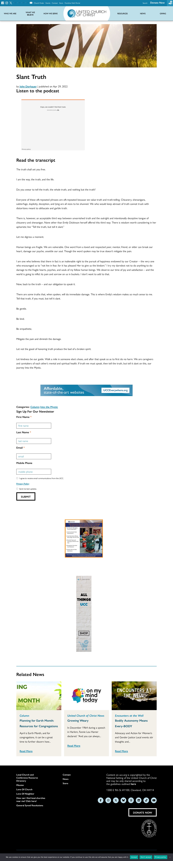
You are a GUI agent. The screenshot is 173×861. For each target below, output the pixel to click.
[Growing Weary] (86, 695)
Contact (55, 3)
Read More (26, 751)
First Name (24, 416)
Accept (134, 857)
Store (61, 3)
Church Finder (39, 3)
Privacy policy (160, 857)
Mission (20, 785)
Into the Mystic (49, 407)
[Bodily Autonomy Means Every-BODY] (134, 695)
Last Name (23, 432)
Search (145, 3)
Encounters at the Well (129, 715)
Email (20, 447)
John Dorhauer (28, 86)
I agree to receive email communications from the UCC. (41, 478)
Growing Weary (78, 720)
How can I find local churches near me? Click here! (30, 799)
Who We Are (10, 13)
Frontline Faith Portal (72, 3)
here (133, 784)
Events (48, 3)
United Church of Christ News (85, 715)
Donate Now (157, 2)
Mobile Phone (24, 462)
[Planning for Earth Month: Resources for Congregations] (38, 695)
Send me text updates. (28, 489)
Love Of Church (24, 789)
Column (35, 407)
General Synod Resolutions (29, 805)
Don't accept (146, 857)
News (66, 778)
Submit (26, 496)
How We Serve (51, 13)
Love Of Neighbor (25, 793)
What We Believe (30, 13)
